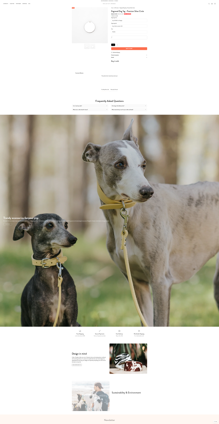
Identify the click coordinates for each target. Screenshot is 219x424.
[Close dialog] (122, 200)
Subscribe (109, 218)
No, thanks (109, 220)
